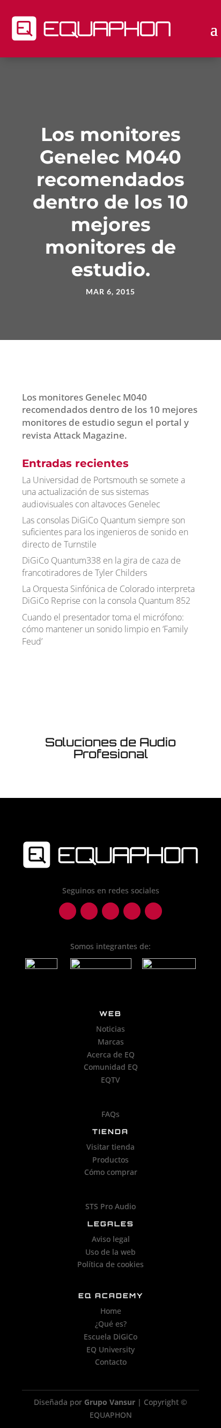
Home (110, 1311)
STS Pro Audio (110, 1206)
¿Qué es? (111, 1324)
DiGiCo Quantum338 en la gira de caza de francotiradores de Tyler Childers (101, 566)
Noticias (110, 1029)
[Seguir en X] (132, 911)
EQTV (110, 1080)
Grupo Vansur (109, 1402)
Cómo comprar (110, 1172)
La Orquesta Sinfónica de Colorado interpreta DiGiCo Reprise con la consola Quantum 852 (108, 594)
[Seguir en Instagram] (89, 911)
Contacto (111, 1362)
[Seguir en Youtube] (153, 911)
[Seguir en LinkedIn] (110, 911)
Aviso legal (111, 1239)
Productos (110, 1160)
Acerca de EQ (111, 1054)
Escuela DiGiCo (110, 1336)
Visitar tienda (110, 1147)
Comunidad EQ (111, 1067)
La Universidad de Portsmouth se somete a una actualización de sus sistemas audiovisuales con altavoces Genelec (103, 492)
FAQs (110, 1114)
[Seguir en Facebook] (67, 911)
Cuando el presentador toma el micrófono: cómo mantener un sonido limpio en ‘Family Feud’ (105, 629)
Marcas (111, 1042)
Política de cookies (110, 1264)
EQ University (110, 1349)
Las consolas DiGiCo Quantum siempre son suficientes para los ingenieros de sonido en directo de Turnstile (105, 532)
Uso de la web (110, 1252)
